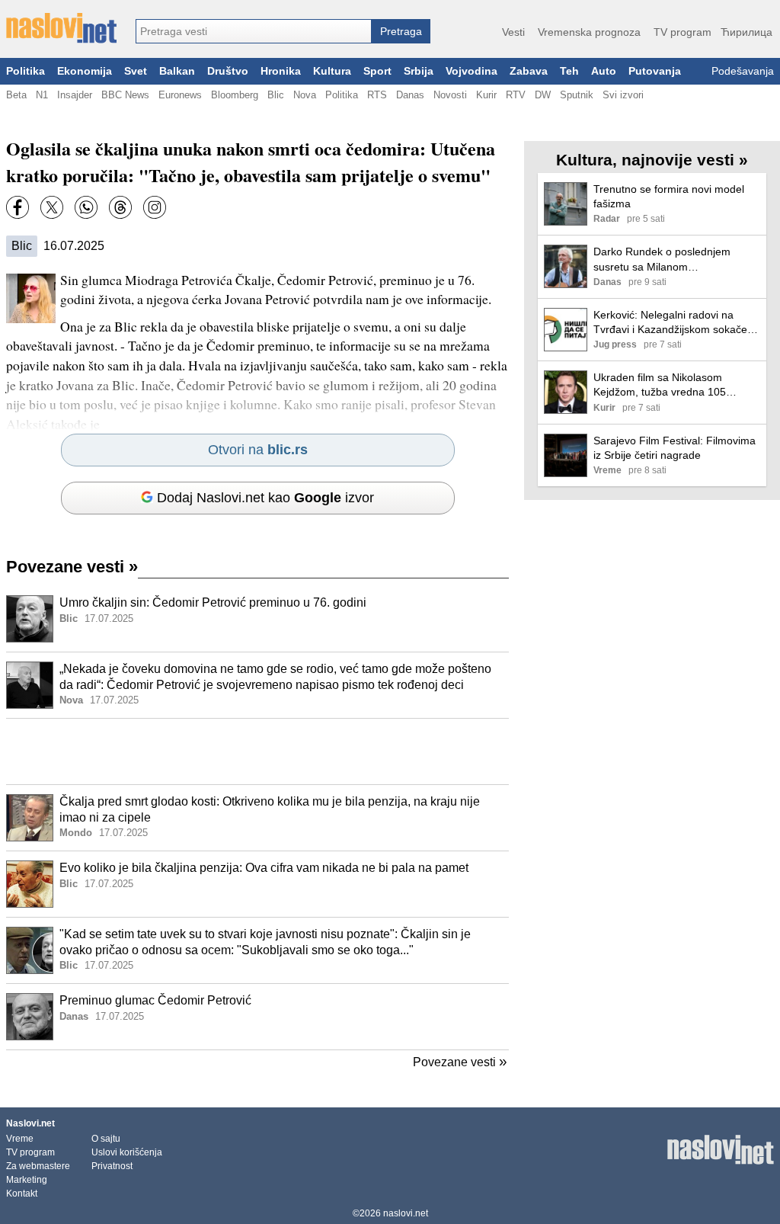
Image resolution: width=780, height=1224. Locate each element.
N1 (42, 95)
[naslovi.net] (61, 28)
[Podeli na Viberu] (86, 207)
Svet (135, 71)
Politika (25, 71)
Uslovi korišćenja (126, 1152)
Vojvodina (471, 71)
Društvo (227, 71)
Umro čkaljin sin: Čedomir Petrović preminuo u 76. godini (212, 602)
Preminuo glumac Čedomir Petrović (155, 1000)
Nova (304, 95)
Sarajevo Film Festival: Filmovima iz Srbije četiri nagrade (674, 447)
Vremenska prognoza (589, 32)
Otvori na (258, 449)
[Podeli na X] (51, 207)
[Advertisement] (257, 751)
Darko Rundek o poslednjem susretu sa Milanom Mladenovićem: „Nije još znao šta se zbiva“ (673, 259)
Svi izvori (623, 95)
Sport (377, 71)
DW (543, 95)
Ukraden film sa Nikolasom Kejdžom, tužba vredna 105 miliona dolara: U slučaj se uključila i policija (659, 385)
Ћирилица (746, 32)
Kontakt (21, 1193)
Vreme (20, 1138)
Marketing (26, 1179)
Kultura (332, 71)
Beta (16, 95)
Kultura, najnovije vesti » (652, 159)
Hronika (281, 71)
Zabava (529, 71)
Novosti (450, 95)
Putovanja (654, 71)
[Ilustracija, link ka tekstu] (29, 620)
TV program (682, 32)
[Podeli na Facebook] (17, 207)
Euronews (180, 95)
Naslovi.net (30, 1123)
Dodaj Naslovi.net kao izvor (265, 497)
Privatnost (112, 1166)
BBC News (125, 95)
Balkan (177, 71)
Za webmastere (38, 1166)
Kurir (486, 95)
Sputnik (576, 95)
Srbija (418, 71)
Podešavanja (742, 71)
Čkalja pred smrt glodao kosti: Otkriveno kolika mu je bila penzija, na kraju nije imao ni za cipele (269, 809)
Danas (410, 95)
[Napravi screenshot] (154, 207)
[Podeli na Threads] (120, 207)
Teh (569, 71)
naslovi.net (405, 1213)
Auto (603, 71)
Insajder (74, 95)
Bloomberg (234, 95)
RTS (377, 95)
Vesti (513, 32)
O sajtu (105, 1138)
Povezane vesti (72, 566)
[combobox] (254, 31)
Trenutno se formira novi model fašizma (668, 196)
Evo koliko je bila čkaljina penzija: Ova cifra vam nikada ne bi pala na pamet (263, 867)
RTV (516, 95)
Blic (275, 95)
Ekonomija (84, 71)
